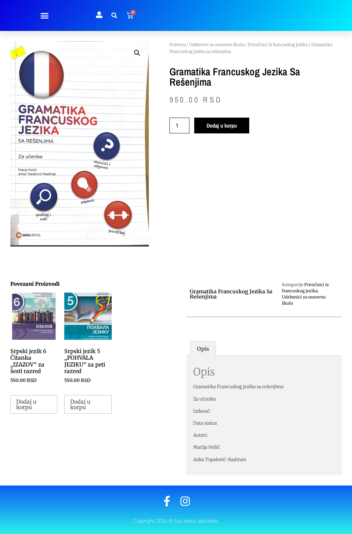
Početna (177, 44)
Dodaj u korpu (222, 125)
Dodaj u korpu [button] (26, 404)
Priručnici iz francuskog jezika (278, 44)
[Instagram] (185, 501)
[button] (44, 15)
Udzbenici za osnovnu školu (216, 44)
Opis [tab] (203, 348)
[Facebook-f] (167, 501)
